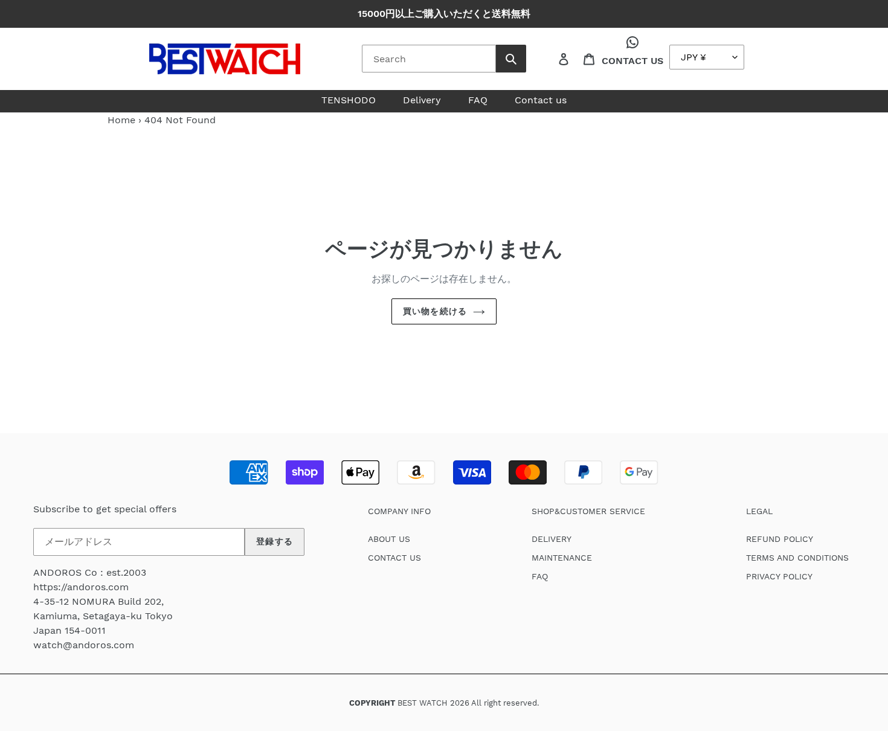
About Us (389, 539)
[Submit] (511, 58)
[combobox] (429, 58)
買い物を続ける (435, 311)
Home (121, 120)
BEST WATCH (422, 702)
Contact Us (632, 60)
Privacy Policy (779, 576)
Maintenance (562, 557)
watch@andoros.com (83, 645)
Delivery (551, 539)
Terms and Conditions (797, 557)
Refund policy (779, 539)
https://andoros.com (81, 587)
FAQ (540, 576)
